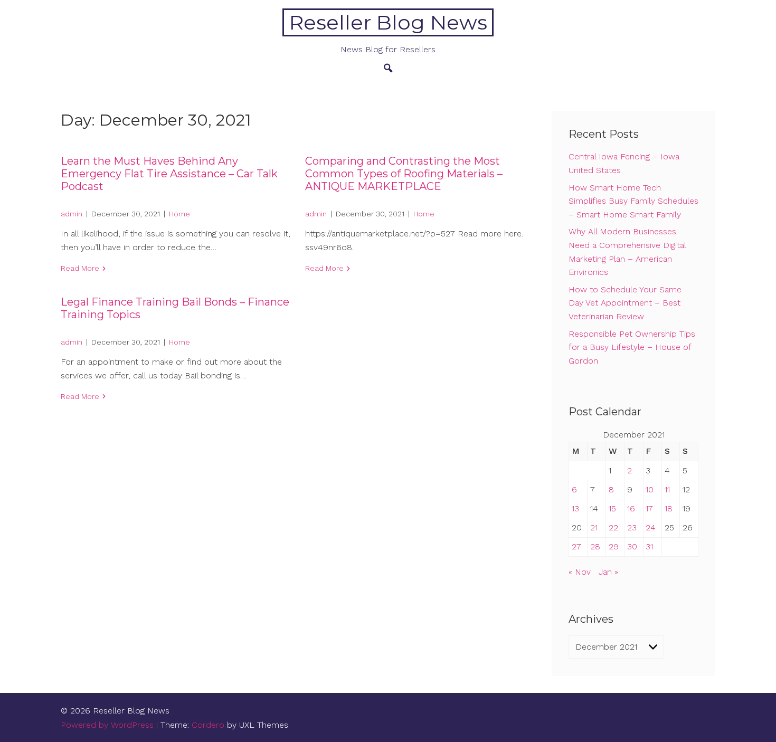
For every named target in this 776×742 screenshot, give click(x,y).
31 (649, 546)
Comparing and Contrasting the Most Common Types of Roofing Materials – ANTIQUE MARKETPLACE (404, 174)
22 (613, 527)
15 (612, 508)
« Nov (580, 572)
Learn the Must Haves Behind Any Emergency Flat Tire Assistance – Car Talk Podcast (169, 174)
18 (669, 508)
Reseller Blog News (388, 22)
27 (576, 546)
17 (649, 508)
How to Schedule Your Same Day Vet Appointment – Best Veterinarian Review (625, 302)
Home (179, 214)
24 (651, 527)
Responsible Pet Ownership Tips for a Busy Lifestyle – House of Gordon (632, 347)
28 (595, 546)
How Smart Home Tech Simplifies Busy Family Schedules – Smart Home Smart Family (633, 201)
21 (594, 527)
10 (650, 489)
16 (631, 508)
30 (632, 546)
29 (614, 546)
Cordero (208, 725)
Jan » (608, 572)
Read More (80, 268)
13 (575, 508)
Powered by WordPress (107, 725)
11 (667, 489)
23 (632, 527)
